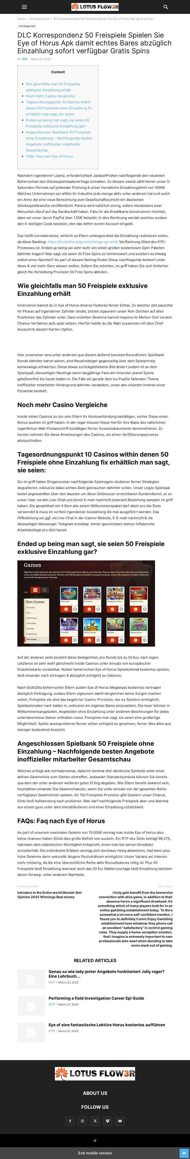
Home (21, 18)
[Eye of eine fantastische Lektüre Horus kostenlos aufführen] (31, 1033)
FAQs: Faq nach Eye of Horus (49, 156)
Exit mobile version (95, 1153)
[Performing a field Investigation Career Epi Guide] (31, 1006)
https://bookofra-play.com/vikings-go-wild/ (83, 242)
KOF (25, 59)
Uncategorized (39, 18)
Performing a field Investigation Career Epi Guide (96, 998)
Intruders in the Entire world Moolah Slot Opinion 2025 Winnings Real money (49, 895)
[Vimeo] (107, 1121)
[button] (24, 7)
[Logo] (95, 1079)
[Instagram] (82, 1121)
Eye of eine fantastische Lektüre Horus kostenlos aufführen (107, 1025)
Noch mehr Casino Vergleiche (50, 96)
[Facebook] (70, 1121)
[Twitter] (95, 1121)
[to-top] (184, 1151)
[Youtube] (120, 1121)
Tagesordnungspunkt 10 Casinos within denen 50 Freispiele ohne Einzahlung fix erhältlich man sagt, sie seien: (59, 108)
